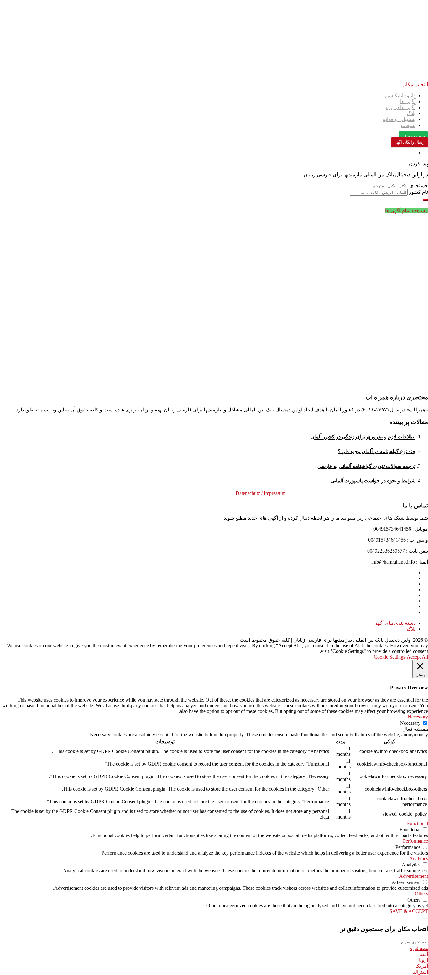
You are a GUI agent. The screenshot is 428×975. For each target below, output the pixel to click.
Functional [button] (417, 823)
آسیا (424, 954)
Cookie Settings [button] (389, 657)
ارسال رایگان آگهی (409, 142)
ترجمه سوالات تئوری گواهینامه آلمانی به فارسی (366, 466)
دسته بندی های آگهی (394, 623)
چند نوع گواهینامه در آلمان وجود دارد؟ (376, 451)
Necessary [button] (418, 716)
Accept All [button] (417, 657)
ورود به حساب (413, 136)
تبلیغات (408, 125)
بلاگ (411, 113)
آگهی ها (407, 101)
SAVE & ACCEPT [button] (408, 911)
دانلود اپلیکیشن (400, 95)
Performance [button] (415, 841)
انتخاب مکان (415, 84)
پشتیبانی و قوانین (397, 119)
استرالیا (420, 972)
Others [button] (421, 893)
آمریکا (421, 966)
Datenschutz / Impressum (260, 493)
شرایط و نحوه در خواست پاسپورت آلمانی (373, 480)
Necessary (410, 723)
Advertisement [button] (413, 876)
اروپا (423, 960)
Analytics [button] (418, 858)
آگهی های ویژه (400, 107)
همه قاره (419, 948)
